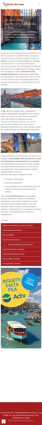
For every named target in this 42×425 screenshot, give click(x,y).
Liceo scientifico (8, 235)
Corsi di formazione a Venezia (13, 249)
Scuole (4, 220)
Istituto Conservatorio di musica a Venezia (17, 225)
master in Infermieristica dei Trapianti (14, 114)
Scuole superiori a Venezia (12, 230)
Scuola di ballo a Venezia (11, 263)
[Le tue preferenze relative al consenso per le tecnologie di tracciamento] (4, 421)
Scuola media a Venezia (11, 259)
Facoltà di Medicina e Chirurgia (28, 61)
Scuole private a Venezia (11, 240)
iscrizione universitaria (30, 74)
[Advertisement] (21, 374)
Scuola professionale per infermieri (20, 244)
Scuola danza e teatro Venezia (13, 254)
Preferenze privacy (27, 421)
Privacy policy (13, 421)
